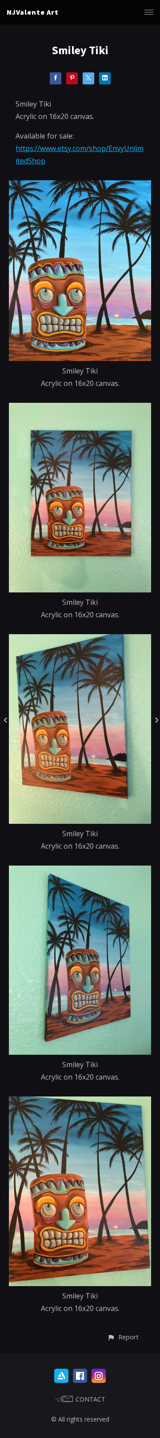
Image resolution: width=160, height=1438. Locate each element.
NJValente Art (33, 12)
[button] (123, 1337)
